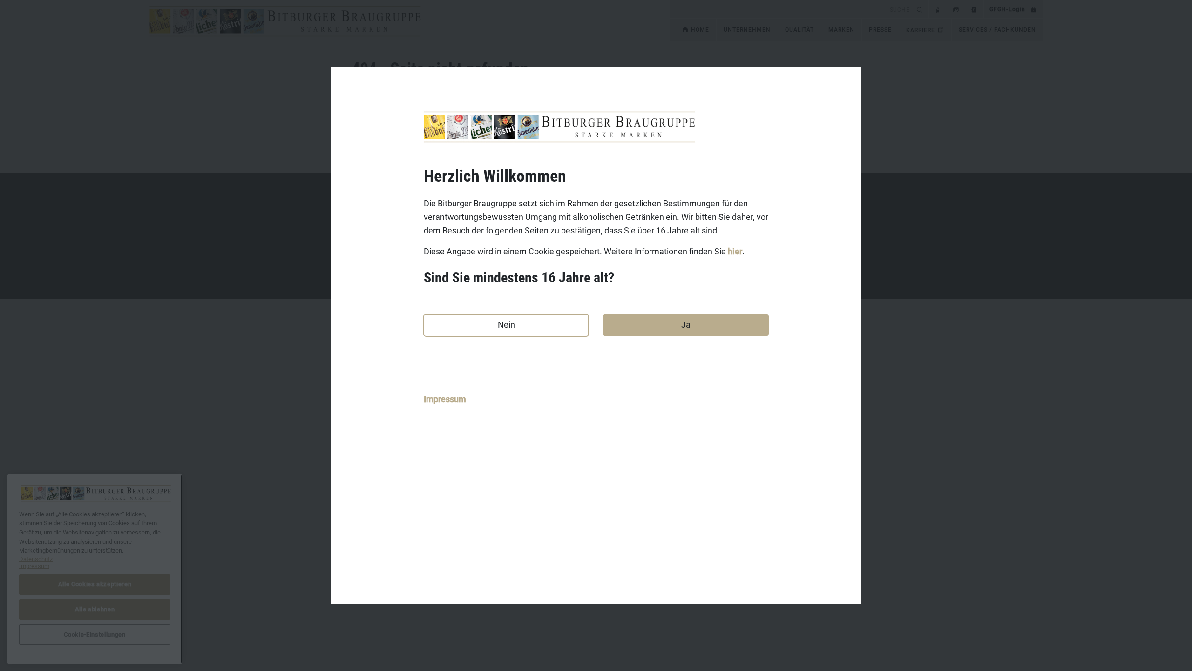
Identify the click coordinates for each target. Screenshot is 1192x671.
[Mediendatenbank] (956, 9)
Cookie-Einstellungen (94, 634)
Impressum (445, 399)
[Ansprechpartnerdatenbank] (974, 9)
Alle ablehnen (95, 609)
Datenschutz (36, 558)
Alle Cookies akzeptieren (95, 584)
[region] (94, 569)
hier (735, 251)
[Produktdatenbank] (938, 9)
